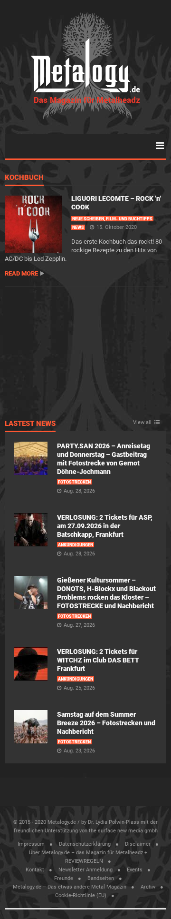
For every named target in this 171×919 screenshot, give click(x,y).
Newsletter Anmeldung (85, 870)
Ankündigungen (75, 545)
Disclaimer (138, 844)
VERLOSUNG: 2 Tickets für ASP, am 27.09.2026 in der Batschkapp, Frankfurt (104, 526)
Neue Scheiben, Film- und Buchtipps (112, 219)
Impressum (31, 844)
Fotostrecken (74, 482)
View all (142, 422)
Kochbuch (24, 178)
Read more (21, 273)
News (78, 227)
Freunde (63, 878)
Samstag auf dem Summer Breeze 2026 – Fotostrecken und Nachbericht (106, 723)
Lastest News (30, 424)
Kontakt (35, 870)
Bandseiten (100, 878)
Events (134, 870)
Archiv (148, 887)
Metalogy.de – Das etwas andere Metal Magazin (69, 887)
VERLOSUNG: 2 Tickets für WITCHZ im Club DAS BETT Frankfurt (98, 660)
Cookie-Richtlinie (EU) (80, 895)
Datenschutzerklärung (85, 844)
